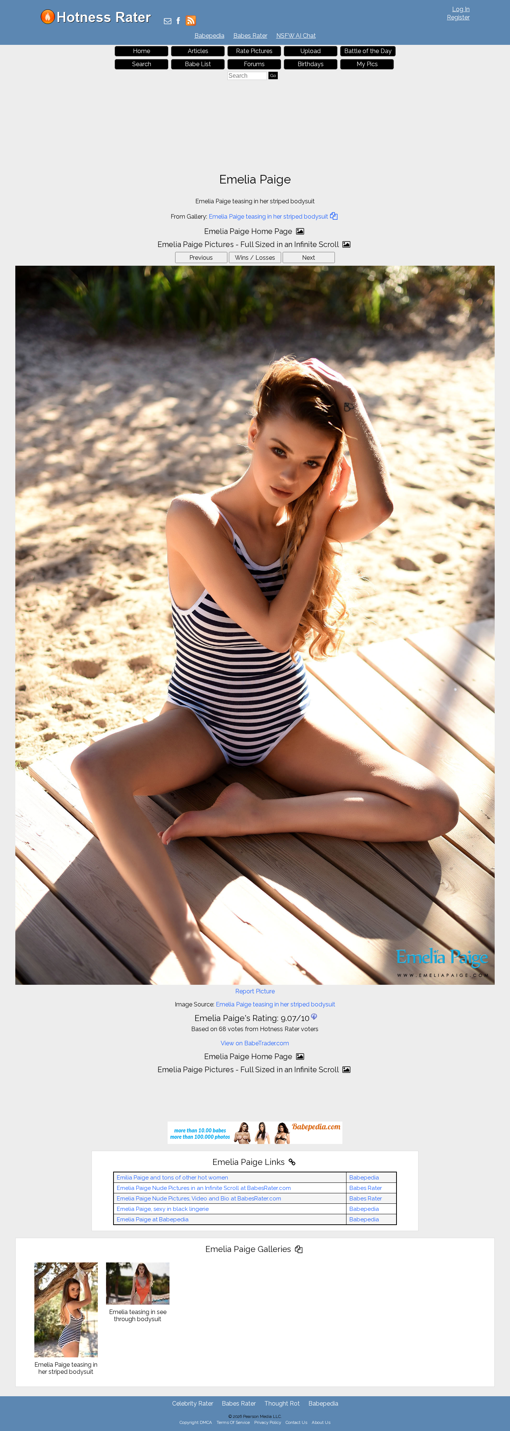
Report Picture (255, 991)
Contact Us (296, 1422)
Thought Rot (282, 1403)
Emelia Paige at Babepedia (153, 1219)
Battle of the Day (368, 51)
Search (141, 64)
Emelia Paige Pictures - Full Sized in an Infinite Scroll (249, 244)
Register (458, 17)
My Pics (367, 64)
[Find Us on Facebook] (178, 21)
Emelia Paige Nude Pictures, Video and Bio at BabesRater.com (199, 1198)
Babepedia (209, 35)
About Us (321, 1422)
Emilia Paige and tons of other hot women (172, 1177)
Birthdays (311, 64)
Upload (311, 51)
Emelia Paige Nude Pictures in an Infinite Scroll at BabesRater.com (204, 1188)
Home (141, 51)
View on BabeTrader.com (255, 1043)
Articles (198, 51)
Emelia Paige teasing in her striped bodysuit (268, 216)
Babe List (198, 64)
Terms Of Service (233, 1422)
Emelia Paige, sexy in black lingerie (163, 1209)
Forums (254, 64)
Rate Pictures (254, 51)
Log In (461, 9)
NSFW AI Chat (296, 35)
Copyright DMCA (196, 1422)
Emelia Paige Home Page (249, 231)
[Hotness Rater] (98, 22)
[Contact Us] (167, 21)
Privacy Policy (267, 1422)
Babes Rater (250, 35)
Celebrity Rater (192, 1403)
